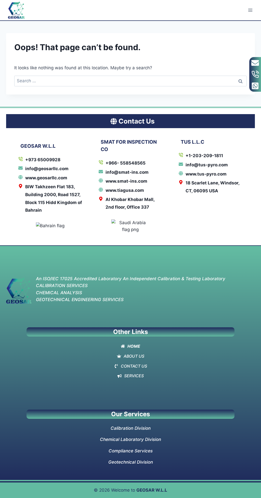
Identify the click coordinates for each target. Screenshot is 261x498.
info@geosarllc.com (47, 168)
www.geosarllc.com (46, 177)
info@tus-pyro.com (207, 164)
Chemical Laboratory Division (130, 439)
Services (134, 375)
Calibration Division (131, 428)
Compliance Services (131, 450)
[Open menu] (250, 10)
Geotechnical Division (130, 462)
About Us (134, 356)
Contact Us (134, 366)
